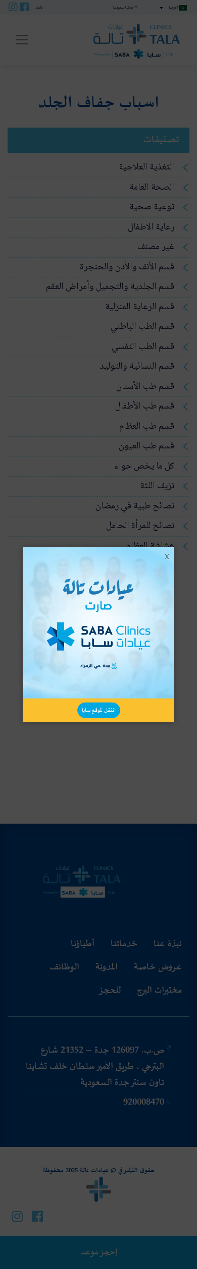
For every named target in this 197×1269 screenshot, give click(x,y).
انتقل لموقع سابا (99, 710)
